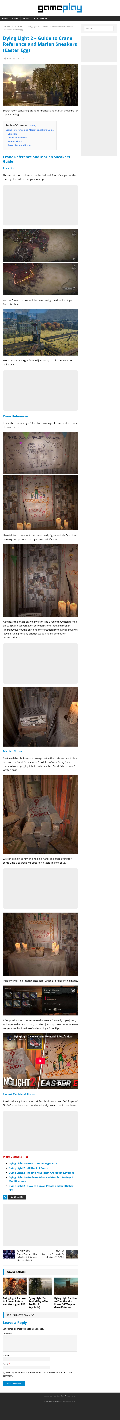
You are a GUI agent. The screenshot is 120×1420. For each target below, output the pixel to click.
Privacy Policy (70, 1396)
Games (15, 18)
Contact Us (58, 1396)
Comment (7, 1333)
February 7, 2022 (14, 58)
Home (5, 18)
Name (6, 1355)
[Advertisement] (40, 1224)
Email (6, 1364)
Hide (32, 125)
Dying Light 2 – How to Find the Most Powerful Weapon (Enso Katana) (65, 1303)
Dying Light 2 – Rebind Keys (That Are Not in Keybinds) (42, 1172)
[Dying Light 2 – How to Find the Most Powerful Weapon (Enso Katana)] (66, 1286)
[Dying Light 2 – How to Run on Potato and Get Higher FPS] (15, 1286)
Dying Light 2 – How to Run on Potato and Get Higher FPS (14, 1301)
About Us (48, 1396)
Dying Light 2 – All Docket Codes (28, 1168)
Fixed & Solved (41, 18)
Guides (26, 18)
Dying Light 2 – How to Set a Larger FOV (33, 1163)
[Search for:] (99, 28)
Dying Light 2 (17, 1197)
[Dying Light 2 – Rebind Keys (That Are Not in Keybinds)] (40, 1286)
